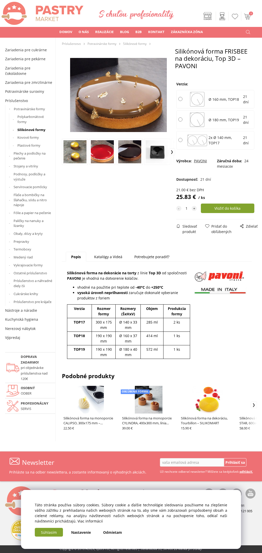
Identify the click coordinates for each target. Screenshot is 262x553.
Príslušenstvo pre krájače (32, 301)
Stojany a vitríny (26, 166)
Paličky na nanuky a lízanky (28, 223)
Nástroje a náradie (21, 310)
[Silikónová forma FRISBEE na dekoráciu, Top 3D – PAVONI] (118, 95)
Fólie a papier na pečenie (32, 212)
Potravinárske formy (29, 109)
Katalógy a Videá (108, 256)
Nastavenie (81, 532)
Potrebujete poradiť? (151, 256)
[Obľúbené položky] (235, 16)
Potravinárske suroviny (24, 91)
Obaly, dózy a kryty (28, 233)
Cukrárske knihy (26, 293)
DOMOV (65, 31)
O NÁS (84, 31)
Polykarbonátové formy (30, 119)
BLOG (124, 31)
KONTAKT (156, 31)
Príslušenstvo (16, 100)
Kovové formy (28, 137)
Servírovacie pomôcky (30, 187)
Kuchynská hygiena (21, 319)
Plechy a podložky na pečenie (30, 156)
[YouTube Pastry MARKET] (250, 493)
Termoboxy (22, 249)
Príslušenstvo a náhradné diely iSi (33, 283)
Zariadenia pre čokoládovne (17, 71)
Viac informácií (90, 521)
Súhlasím (49, 532)
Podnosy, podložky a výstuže (29, 177)
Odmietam (112, 532)
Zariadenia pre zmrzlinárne (28, 82)
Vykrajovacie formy (28, 265)
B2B (138, 31)
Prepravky (21, 241)
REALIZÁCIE (104, 31)
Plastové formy (28, 145)
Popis (76, 256)
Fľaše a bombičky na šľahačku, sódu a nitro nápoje (30, 200)
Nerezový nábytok (20, 328)
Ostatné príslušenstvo (30, 273)
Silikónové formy (31, 129)
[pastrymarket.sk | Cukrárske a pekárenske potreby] (41, 11)
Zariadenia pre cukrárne (26, 49)
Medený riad (23, 257)
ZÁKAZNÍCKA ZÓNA (187, 31)
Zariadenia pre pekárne (25, 58)
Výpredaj (12, 337)
